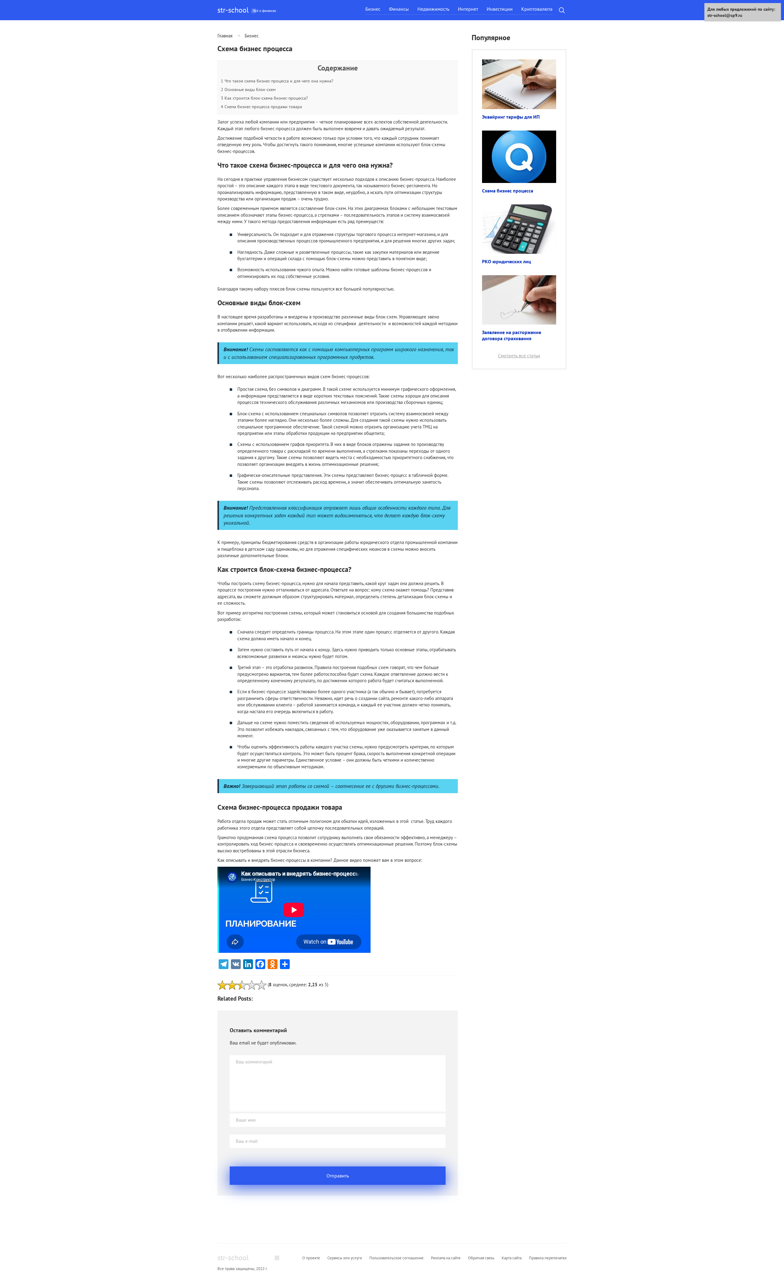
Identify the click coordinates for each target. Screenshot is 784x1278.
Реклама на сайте (446, 1258)
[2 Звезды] (232, 985)
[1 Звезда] (222, 985)
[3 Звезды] (242, 985)
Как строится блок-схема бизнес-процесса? (264, 98)
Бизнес (372, 9)
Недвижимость (433, 9)
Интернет (468, 9)
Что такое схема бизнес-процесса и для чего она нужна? (277, 81)
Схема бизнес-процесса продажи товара (261, 106)
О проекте (311, 1258)
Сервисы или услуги (344, 1258)
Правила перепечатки (548, 1258)
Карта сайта (512, 1258)
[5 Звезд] (261, 985)
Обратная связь (481, 1258)
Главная (224, 36)
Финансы (399, 9)
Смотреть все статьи (519, 355)
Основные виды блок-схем (248, 89)
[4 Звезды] (252, 985)
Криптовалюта (536, 9)
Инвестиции (500, 9)
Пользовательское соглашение (396, 1258)
